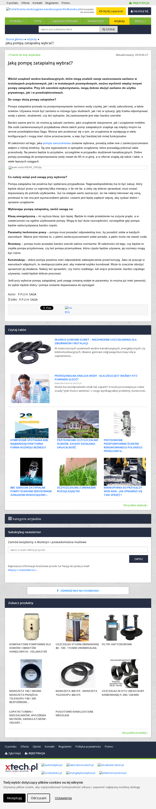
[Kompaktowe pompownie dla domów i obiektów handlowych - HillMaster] (31, 627)
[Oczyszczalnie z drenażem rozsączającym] (78, 472)
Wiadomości (96, 21)
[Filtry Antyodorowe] (123, 627)
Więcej (139, 21)
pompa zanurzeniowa (57, 143)
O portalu (10, 746)
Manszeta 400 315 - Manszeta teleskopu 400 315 (76, 692)
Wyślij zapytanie (113, 11)
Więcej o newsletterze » (22, 570)
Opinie (37, 746)
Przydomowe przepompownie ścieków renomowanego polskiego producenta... (123, 445)
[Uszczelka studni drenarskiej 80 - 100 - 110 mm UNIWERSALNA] (77, 627)
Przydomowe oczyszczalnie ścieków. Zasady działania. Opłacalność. (77, 443)
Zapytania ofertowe (65, 21)
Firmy (38, 21)
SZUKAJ (110, 29)
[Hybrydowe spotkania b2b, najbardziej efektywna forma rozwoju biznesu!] (31, 424)
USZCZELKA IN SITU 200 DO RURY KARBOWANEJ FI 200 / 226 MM (123, 692)
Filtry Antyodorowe (117, 644)
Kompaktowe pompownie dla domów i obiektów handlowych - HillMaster (30, 647)
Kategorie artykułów (26, 519)
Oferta (25, 746)
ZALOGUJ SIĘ (140, 11)
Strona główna (15, 39)
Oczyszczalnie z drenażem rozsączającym (76, 489)
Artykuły (119, 21)
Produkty (16, 21)
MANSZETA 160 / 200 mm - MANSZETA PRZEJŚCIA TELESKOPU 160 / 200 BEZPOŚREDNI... (26, 696)
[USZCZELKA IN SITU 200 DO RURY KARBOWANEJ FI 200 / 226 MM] (123, 674)
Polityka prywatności (88, 746)
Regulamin (65, 746)
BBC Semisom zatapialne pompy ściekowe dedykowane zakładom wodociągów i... (31, 491)
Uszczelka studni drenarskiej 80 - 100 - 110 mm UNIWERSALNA (77, 646)
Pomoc (109, 746)
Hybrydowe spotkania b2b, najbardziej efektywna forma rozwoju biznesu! (29, 443)
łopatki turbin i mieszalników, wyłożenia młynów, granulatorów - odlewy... (28, 717)
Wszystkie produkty (134, 733)
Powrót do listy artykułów (24, 55)
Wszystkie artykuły (135, 505)
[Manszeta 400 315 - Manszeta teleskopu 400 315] (77, 674)
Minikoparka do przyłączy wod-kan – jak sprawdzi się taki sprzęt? (123, 491)
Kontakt (49, 746)
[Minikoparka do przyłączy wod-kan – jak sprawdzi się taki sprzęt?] (125, 472)
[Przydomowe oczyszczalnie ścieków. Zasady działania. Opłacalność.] (78, 424)
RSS (67, 312)
